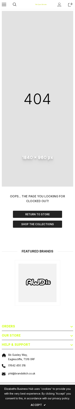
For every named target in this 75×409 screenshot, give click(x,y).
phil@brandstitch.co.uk (21, 373)
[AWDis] (37, 283)
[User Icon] (59, 5)
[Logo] (38, 4)
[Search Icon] (18, 4)
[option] (37, 283)
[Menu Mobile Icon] (4, 4)
